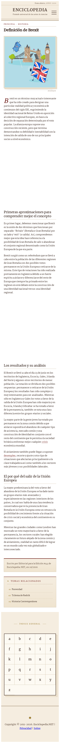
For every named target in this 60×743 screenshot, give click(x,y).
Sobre (37, 728)
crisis (45, 442)
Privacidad (26, 728)
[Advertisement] (30, 174)
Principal (9, 24)
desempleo (9, 456)
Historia (23, 24)
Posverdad (17, 589)
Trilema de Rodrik (21, 595)
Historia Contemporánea (24, 601)
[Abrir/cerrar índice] (54, 12)
